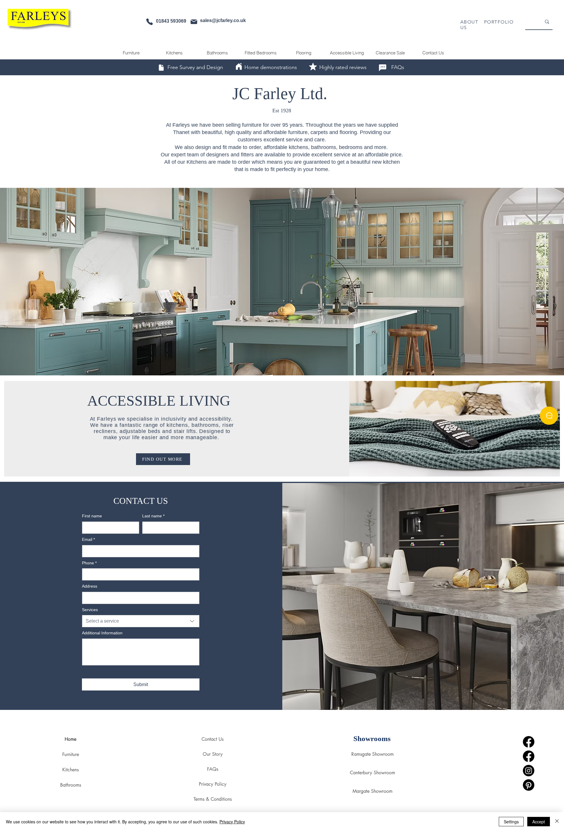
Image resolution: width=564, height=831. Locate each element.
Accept (538, 822)
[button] (282, 281)
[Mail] (194, 22)
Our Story (213, 754)
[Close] (556, 821)
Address (89, 586)
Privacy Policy (212, 784)
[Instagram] (528, 770)
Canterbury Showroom (372, 773)
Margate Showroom (372, 791)
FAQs (212, 769)
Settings (511, 822)
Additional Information (102, 633)
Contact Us (213, 739)
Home (70, 739)
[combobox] (140, 621)
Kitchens (70, 770)
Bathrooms (70, 785)
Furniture (70, 754)
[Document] (161, 67)
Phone (89, 563)
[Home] (239, 66)
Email (88, 539)
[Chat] (382, 67)
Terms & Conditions (212, 799)
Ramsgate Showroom (372, 754)
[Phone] (149, 22)
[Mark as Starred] (313, 66)
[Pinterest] (528, 785)
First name (92, 516)
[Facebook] (528, 742)
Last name (153, 516)
